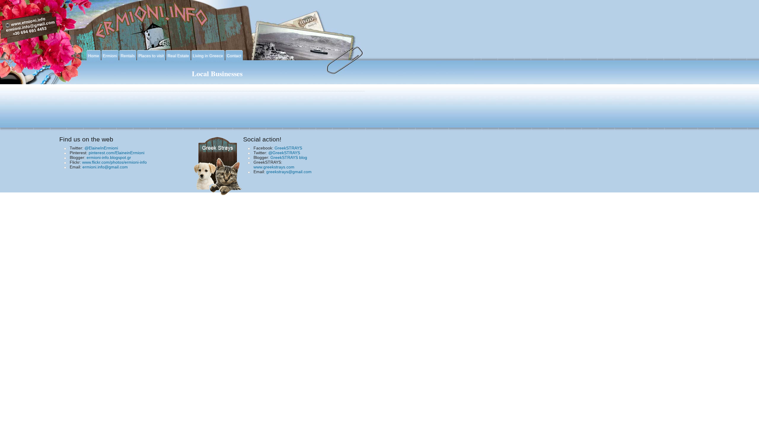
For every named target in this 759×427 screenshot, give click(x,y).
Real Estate (178, 55)
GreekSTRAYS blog (288, 157)
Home (93, 55)
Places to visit (151, 55)
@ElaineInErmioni (101, 148)
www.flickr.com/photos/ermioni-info (114, 162)
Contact (234, 55)
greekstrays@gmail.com (289, 171)
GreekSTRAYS (288, 148)
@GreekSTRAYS (284, 152)
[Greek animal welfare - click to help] (219, 164)
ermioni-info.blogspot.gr (109, 157)
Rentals (128, 55)
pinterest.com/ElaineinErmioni (116, 152)
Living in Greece (208, 55)
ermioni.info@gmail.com (105, 167)
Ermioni (110, 55)
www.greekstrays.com (273, 167)
